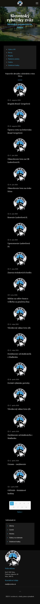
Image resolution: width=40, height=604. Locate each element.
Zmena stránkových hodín (19, 272)
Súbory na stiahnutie (15, 538)
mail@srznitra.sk (10, 584)
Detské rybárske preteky (19, 383)
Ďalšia (19, 512)
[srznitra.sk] (20, 3)
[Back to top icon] (20, 591)
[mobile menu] (37, 3)
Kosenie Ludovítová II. (18, 217)
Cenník (11, 530)
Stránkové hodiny (14, 541)
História (11, 534)
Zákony (11, 526)
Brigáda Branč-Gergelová (19, 103)
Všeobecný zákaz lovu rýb (19, 327)
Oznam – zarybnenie (17, 464)
